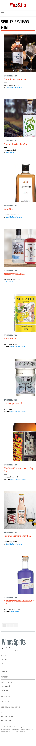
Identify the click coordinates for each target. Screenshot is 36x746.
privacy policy (4, 671)
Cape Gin (8, 209)
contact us (4, 659)
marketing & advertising (7, 682)
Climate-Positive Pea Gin (15, 144)
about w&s (4, 655)
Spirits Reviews (10, 76)
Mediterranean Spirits (14, 273)
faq (2, 667)
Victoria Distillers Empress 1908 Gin (19, 602)
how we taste (4, 712)
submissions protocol (7, 716)
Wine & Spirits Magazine (18, 727)
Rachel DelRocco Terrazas (14, 87)
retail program (5, 690)
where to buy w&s (5, 686)
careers (3, 663)
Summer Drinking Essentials (17, 536)
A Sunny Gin (10, 338)
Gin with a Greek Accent (15, 79)
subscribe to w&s (5, 701)
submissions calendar (7, 720)
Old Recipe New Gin (13, 403)
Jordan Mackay (14, 612)
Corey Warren (10, 152)
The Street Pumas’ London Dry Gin (18, 470)
